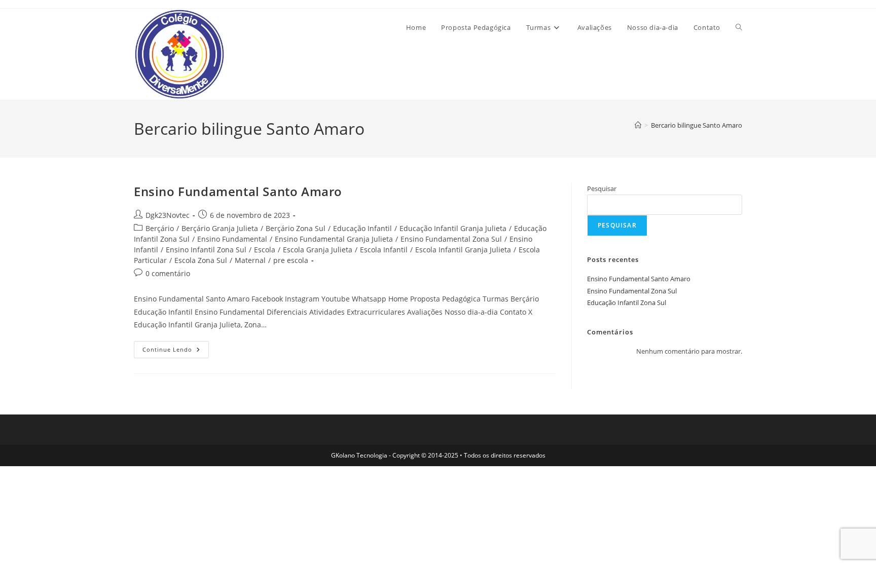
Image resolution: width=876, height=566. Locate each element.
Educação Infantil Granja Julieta (452, 228)
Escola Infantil (384, 249)
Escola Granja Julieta (317, 249)
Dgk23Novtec (167, 215)
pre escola (290, 260)
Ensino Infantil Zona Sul (206, 249)
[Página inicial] (638, 125)
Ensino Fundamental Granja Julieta (334, 239)
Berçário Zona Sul (295, 228)
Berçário (159, 228)
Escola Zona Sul (200, 260)
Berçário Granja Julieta (219, 228)
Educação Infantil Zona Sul (626, 302)
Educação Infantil (362, 228)
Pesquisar (601, 188)
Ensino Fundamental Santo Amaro (238, 191)
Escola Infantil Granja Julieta (463, 249)
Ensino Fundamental (232, 239)
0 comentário (167, 273)
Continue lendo (175, 351)
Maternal (250, 260)
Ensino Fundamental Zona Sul (451, 239)
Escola (264, 249)
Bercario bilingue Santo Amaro (696, 125)
